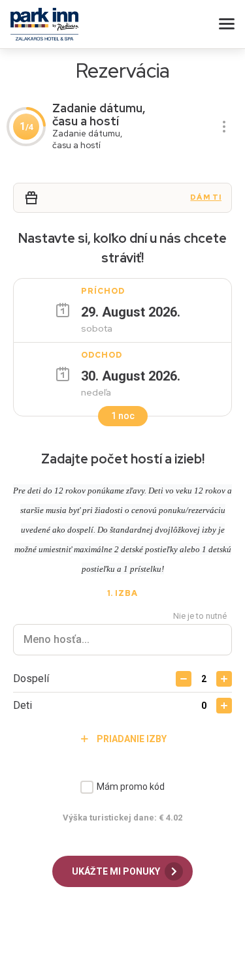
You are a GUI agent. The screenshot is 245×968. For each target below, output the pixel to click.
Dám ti (205, 197)
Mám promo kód (131, 786)
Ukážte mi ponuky (117, 871)
